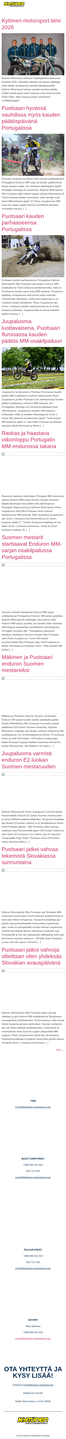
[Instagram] (60, 11)
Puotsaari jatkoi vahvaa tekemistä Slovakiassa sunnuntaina (30, 855)
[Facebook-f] (55, 11)
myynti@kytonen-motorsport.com (33, 1107)
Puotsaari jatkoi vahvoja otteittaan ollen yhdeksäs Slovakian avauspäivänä (32, 956)
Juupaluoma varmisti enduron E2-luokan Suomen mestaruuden (29, 760)
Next (60, 1049)
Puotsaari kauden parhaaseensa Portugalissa (23, 222)
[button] (46, 4)
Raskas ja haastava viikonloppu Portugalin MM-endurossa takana (29, 439)
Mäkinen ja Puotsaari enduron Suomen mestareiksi (27, 663)
